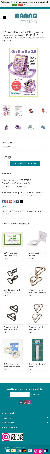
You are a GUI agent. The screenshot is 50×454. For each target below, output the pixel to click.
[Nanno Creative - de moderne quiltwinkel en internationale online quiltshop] (29, 18)
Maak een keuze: (8, 143)
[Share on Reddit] (14, 201)
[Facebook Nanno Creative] (21, 402)
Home (4, 38)
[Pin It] (10, 201)
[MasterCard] (24, 451)
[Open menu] (4, 17)
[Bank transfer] (8, 451)
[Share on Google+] (6, 201)
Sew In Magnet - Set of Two (37, 254)
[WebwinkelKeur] (25, 437)
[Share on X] (21, 201)
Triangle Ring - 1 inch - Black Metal (11, 328)
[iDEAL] (13, 451)
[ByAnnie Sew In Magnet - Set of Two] (37, 239)
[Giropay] (45, 451)
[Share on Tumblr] (17, 201)
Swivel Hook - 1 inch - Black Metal (12, 291)
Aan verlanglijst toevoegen (11, 211)
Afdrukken (5, 214)
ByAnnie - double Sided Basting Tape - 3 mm (12, 365)
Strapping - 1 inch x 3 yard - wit (37, 365)
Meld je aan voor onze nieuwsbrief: (25, 389)
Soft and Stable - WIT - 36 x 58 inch (11, 254)
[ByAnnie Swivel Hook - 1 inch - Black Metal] (12, 276)
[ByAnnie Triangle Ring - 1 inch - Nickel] (37, 313)
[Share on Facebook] (3, 201)
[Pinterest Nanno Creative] (25, 402)
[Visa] (29, 451)
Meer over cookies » (31, 5)
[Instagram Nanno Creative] (29, 402)
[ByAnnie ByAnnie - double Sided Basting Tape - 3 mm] (12, 350)
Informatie (6, 173)
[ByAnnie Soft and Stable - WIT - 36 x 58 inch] (12, 239)
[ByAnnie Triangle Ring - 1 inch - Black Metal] (12, 313)
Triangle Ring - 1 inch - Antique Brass (37, 291)
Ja (14, 5)
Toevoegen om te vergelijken (31, 211)
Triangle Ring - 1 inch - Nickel (36, 328)
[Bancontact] (18, 451)
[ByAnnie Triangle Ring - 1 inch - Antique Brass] (37, 276)
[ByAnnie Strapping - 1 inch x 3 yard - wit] (37, 350)
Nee (20, 5)
